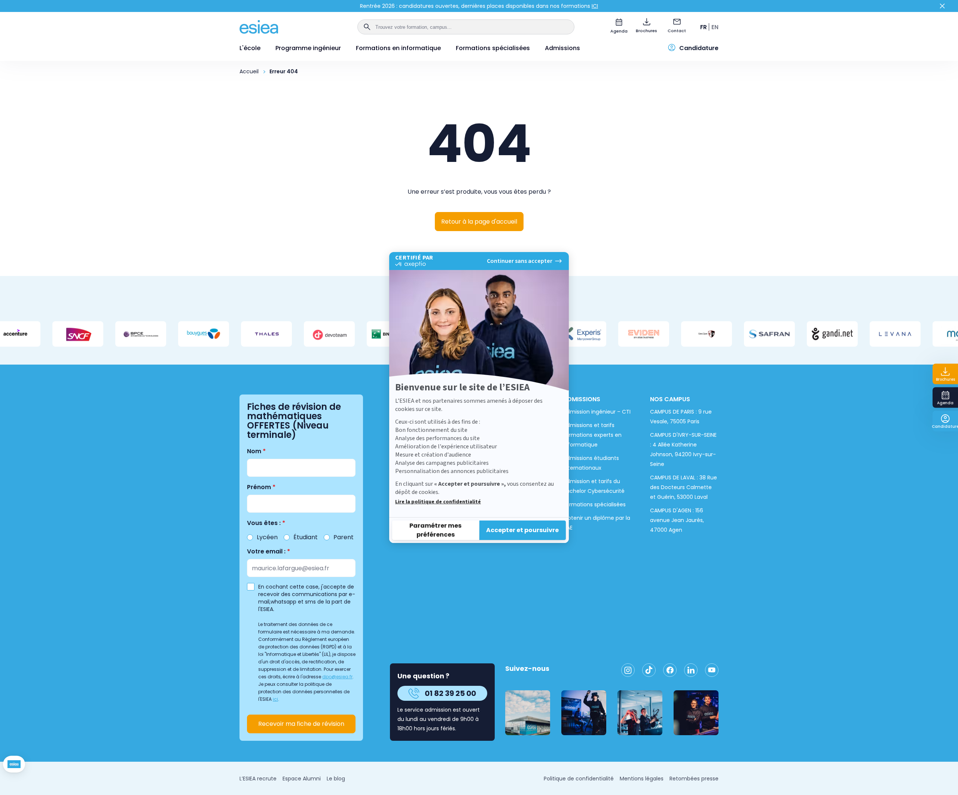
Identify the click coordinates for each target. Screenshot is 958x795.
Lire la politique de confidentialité (438, 501)
